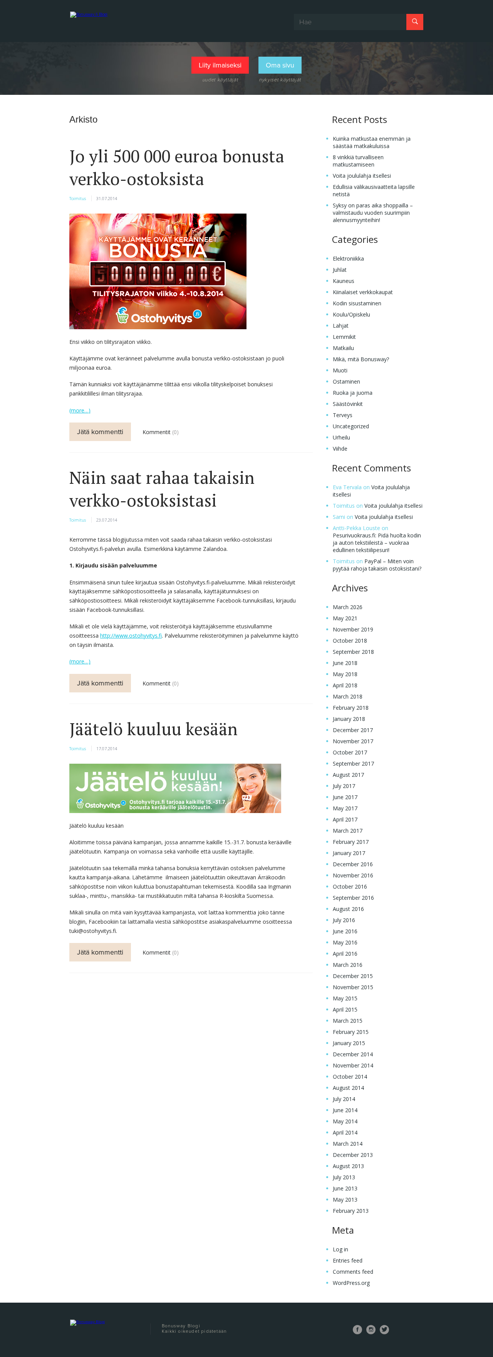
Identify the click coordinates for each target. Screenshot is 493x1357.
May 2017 (345, 808)
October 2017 (350, 752)
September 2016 (353, 897)
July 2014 (344, 1099)
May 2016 (345, 942)
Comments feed (353, 1271)
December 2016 (353, 864)
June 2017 (345, 797)
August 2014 (348, 1087)
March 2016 (347, 964)
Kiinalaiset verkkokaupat (363, 292)
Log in (340, 1249)
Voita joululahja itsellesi (362, 175)
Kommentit (157, 432)
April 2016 (345, 953)
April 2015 (345, 1009)
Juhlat (340, 269)
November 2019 (353, 629)
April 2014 (345, 1132)
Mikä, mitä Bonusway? (361, 359)
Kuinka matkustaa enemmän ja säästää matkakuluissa (372, 142)
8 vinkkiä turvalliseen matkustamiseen (358, 160)
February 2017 (351, 841)
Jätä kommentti (100, 432)
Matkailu (343, 348)
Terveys (342, 415)
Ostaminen (346, 381)
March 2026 (347, 607)
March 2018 (347, 696)
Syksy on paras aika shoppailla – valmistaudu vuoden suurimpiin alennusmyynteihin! (373, 213)
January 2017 (349, 853)
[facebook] (357, 1329)
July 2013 (344, 1177)
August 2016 (348, 909)
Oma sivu (280, 65)
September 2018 (353, 651)
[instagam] (371, 1329)
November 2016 (353, 875)
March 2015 (347, 1020)
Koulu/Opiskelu (351, 314)
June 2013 (345, 1188)
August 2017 (348, 774)
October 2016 (350, 886)
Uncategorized (351, 426)
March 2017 (347, 830)
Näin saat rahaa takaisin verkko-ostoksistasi (162, 489)
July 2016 (344, 920)
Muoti (340, 370)
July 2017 (344, 786)
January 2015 (349, 1043)
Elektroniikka (348, 258)
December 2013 (353, 1154)
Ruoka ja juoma (352, 392)
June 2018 (345, 663)
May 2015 (345, 998)
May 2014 (345, 1121)
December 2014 (353, 1054)
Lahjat (341, 325)
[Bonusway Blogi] (106, 22)
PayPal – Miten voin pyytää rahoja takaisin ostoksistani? (377, 564)
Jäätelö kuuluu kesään (153, 728)
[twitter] (384, 1329)
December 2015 (353, 976)
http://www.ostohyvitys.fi (131, 635)
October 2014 (350, 1076)
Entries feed (347, 1260)
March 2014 (347, 1143)
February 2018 (351, 707)
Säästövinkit (348, 403)
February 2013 (351, 1210)
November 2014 (353, 1065)
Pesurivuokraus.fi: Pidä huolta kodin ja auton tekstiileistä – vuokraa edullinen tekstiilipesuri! (377, 543)
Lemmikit (344, 336)
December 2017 (353, 730)
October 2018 (350, 640)
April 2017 (345, 819)
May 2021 (345, 618)
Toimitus (77, 198)
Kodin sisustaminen (357, 303)
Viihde (340, 448)
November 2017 (353, 741)
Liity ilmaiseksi (220, 65)
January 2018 (349, 718)
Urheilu (341, 437)
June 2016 (345, 931)
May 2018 (345, 674)
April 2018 (345, 685)
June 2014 (345, 1110)
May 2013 (345, 1199)
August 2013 (348, 1166)
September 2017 (353, 763)
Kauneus (343, 281)
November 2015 (353, 987)
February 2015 (351, 1031)
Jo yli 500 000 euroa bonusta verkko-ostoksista (176, 167)
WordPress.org (351, 1282)
